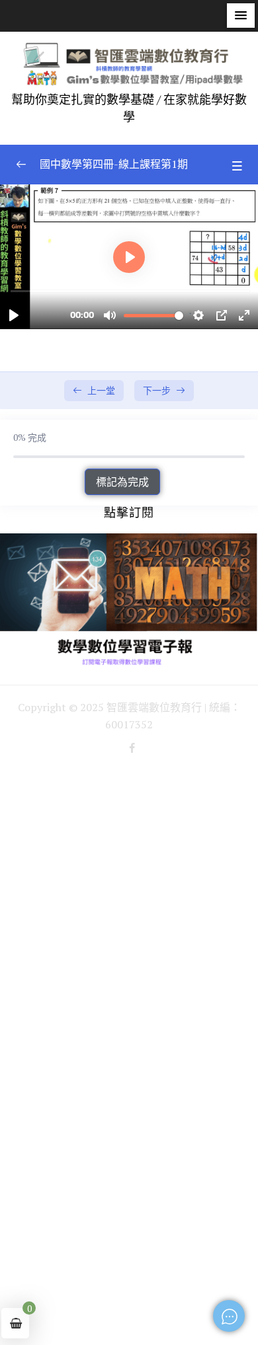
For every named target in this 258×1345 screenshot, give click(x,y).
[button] (241, 15)
